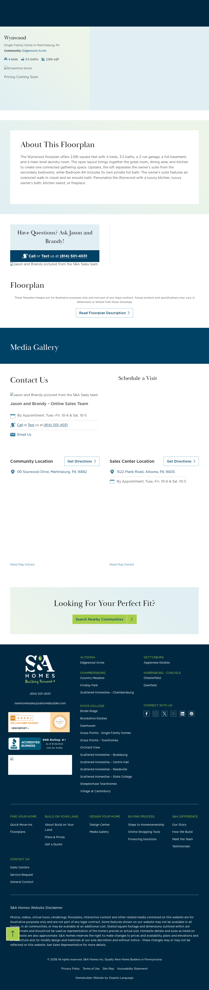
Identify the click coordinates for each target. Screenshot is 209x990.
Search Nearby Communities (99, 619)
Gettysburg (154, 657)
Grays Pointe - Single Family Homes (105, 733)
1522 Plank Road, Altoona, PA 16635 (146, 471)
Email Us (24, 434)
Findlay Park (89, 685)
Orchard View (90, 747)
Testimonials (181, 846)
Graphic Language (121, 978)
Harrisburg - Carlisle (162, 673)
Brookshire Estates (93, 718)
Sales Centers (19, 867)
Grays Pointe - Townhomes (99, 740)
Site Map (108, 968)
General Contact (21, 882)
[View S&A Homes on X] (164, 714)
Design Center (100, 825)
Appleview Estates (157, 663)
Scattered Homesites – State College (106, 777)
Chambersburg (93, 673)
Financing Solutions (142, 839)
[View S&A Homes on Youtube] (173, 714)
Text (45, 256)
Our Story (179, 825)
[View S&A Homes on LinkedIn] (182, 714)
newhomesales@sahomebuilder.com (40, 703)
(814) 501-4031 (73, 256)
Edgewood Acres (34, 51)
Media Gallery (99, 832)
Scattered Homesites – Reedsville (103, 769)
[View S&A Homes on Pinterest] (191, 714)
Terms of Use (91, 968)
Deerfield (150, 685)
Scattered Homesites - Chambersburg (107, 692)
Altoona (87, 657)
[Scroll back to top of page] (12, 934)
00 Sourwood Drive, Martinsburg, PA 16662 (52, 471)
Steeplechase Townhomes (98, 784)
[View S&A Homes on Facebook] (146, 714)
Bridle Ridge (89, 711)
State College (92, 706)
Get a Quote (53, 844)
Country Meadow (92, 678)
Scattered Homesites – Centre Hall (104, 762)
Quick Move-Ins (21, 825)
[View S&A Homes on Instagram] (155, 714)
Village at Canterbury (95, 791)
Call (32, 256)
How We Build (182, 832)
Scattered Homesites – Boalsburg (103, 755)
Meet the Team (182, 839)
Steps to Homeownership (146, 825)
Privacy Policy (70, 968)
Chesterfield (152, 678)
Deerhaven (88, 726)
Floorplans (17, 832)
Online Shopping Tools (144, 832)
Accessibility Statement (132, 968)
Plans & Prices (55, 837)
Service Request (21, 875)
